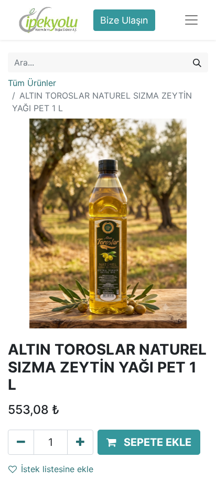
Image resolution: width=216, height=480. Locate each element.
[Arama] (197, 62)
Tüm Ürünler (32, 83)
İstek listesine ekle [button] (57, 469)
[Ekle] (80, 442)
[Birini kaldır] (21, 442)
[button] (149, 442)
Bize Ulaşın (124, 20)
